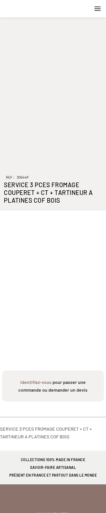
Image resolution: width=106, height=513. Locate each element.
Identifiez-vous (35, 382)
